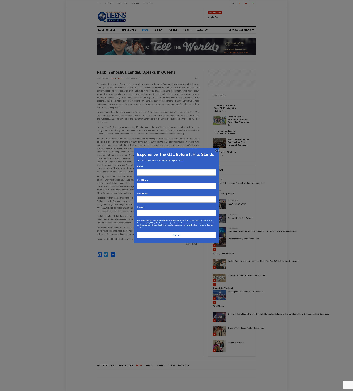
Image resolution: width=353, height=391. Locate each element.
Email (140, 166)
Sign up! (177, 234)
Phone (140, 207)
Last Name (142, 193)
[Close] (216, 150)
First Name (142, 180)
